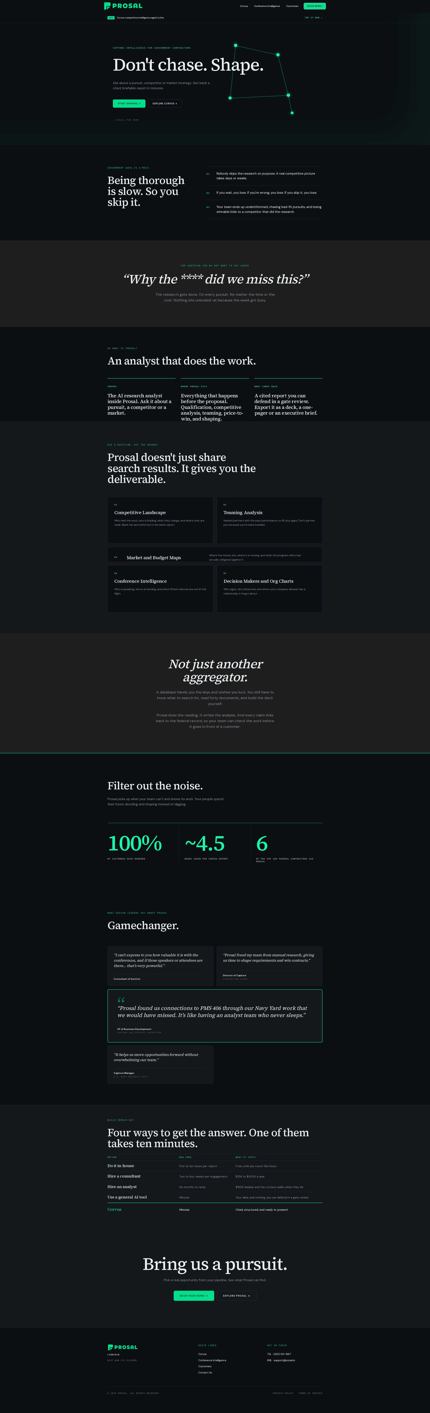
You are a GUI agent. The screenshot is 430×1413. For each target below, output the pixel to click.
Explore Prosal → (236, 1295)
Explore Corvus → (165, 103)
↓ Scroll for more (126, 120)
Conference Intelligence (267, 6)
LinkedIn (114, 1355)
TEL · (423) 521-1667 (279, 1354)
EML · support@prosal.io (281, 1360)
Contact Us (205, 1372)
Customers (292, 6)
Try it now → (313, 18)
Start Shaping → (129, 103)
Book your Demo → (194, 1295)
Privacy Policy (283, 1393)
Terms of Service (310, 1393)
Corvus (244, 6)
